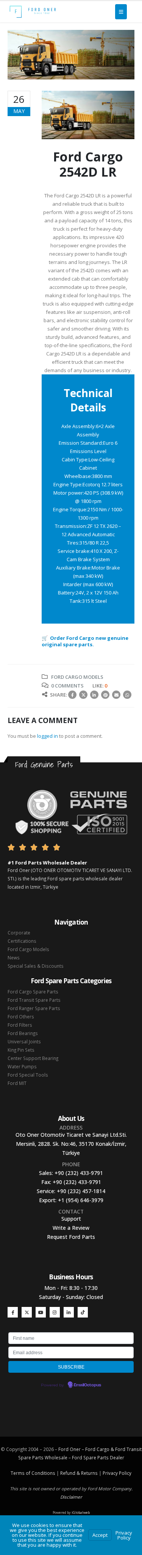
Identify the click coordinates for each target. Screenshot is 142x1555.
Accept (100, 1535)
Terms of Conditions (33, 1473)
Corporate (19, 933)
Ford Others (21, 1016)
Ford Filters (20, 1025)
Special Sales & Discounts (36, 966)
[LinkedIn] (69, 1312)
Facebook (72, 695)
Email (116, 695)
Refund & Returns (79, 1473)
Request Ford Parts (71, 1236)
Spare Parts (96, 1457)
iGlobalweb (81, 1512)
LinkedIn (94, 695)
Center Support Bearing (33, 1058)
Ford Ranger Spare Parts (34, 1008)
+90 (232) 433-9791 (79, 1172)
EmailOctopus (87, 1385)
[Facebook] (13, 1312)
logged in (47, 735)
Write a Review (71, 1227)
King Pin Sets (21, 1050)
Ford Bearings (23, 1033)
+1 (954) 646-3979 (80, 1200)
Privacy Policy (117, 1473)
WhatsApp (127, 695)
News (14, 957)
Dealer (116, 1457)
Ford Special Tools (28, 1075)
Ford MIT (17, 1083)
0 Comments (67, 685)
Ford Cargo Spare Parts (33, 992)
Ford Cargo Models (77, 677)
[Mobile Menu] (121, 11)
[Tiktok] (83, 1312)
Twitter (83, 695)
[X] (27, 1312)
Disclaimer (71, 1497)
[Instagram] (55, 1312)
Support (71, 1218)
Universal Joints (24, 1041)
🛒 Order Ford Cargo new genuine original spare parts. (85, 641)
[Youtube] (41, 1312)
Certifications (22, 941)
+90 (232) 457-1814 (81, 1191)
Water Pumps (22, 1066)
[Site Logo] (33, 12)
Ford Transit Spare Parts (34, 1000)
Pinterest (105, 695)
